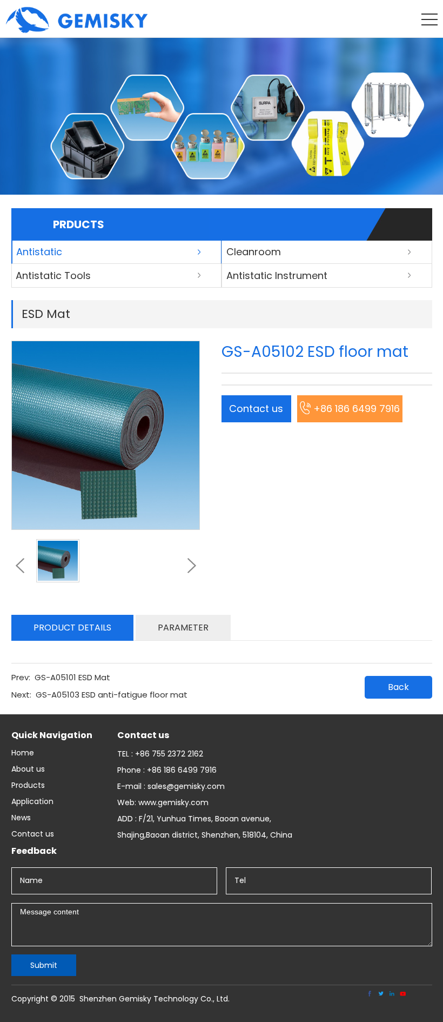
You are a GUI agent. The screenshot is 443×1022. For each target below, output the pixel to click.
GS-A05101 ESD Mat (72, 677)
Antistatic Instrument (276, 275)
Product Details (72, 627)
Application (32, 801)
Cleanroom (253, 251)
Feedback (34, 851)
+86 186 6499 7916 (356, 408)
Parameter (183, 627)
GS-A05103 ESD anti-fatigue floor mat (111, 694)
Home (22, 752)
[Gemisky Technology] (76, 30)
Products (28, 785)
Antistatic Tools (53, 275)
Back (398, 687)
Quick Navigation (51, 735)
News (21, 817)
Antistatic (39, 251)
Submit (43, 965)
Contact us (256, 408)
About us (28, 769)
